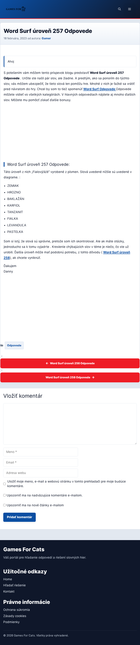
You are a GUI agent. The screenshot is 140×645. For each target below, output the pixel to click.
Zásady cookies (14, 616)
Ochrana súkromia (16, 610)
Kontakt (8, 591)
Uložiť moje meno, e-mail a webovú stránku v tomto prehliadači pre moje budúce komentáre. (66, 484)
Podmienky (11, 622)
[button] (119, 9)
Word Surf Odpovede (99, 89)
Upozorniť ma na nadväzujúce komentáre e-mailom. (45, 495)
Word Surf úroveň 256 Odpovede (72, 363)
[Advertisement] (70, 131)
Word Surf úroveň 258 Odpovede (68, 377)
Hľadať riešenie (14, 585)
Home (7, 579)
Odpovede (14, 345)
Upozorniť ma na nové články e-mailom (35, 505)
